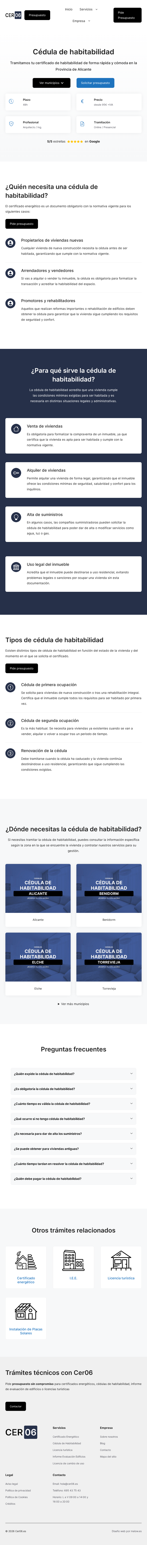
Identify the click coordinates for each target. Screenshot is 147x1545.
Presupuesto (37, 15)
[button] (96, 9)
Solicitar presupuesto (95, 83)
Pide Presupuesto (126, 15)
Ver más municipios (75, 1004)
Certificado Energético (66, 1436)
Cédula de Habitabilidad (67, 1443)
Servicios (86, 9)
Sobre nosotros (109, 1436)
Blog (102, 1443)
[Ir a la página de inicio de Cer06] (13, 15)
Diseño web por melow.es (127, 1531)
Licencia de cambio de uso (68, 1463)
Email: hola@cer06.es (65, 1483)
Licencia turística (62, 1449)
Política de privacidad (18, 1490)
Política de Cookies (16, 1497)
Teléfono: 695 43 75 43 (67, 1490)
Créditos (10, 1503)
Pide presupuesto (22, 224)
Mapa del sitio (108, 1456)
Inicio (68, 9)
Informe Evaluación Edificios (69, 1456)
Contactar (16, 1406)
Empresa (79, 21)
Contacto (105, 1449)
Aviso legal (11, 1483)
